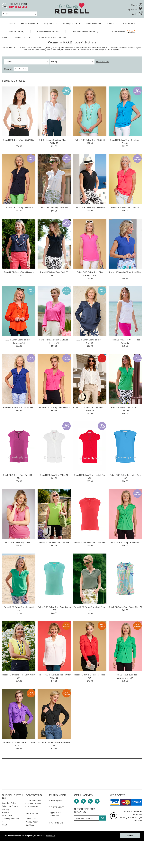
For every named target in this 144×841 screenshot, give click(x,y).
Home (4, 37)
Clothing (17, 37)
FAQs (4, 825)
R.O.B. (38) (19, 69)
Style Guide (7, 815)
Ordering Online (9, 803)
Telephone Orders (10, 806)
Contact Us (112, 23)
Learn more (50, 836)
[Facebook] (76, 801)
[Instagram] (90, 801)
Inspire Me (56, 822)
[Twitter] (83, 801)
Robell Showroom (93, 23)
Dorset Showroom (33, 800)
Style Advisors (129, 23)
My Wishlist (133, 9)
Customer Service (33, 803)
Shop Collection (28, 23)
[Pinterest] (97, 801)
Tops (29, 37)
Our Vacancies (31, 806)
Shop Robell (49, 23)
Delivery (5, 809)
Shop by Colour (70, 23)
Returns (5, 812)
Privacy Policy (31, 822)
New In (12, 23)
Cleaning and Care (10, 818)
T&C (4, 822)
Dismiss (130, 836)
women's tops (98, 49)
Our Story (29, 825)
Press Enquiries (56, 800)
